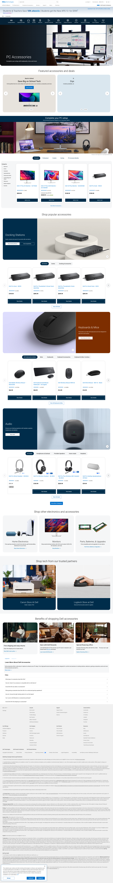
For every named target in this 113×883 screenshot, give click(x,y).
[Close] (44, 866)
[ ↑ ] (15, 771)
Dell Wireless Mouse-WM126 (66, 383)
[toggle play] (107, 256)
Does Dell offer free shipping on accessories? (16, 701)
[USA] (3, 16)
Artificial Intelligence (7, 728)
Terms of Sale (19, 752)
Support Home (59, 710)
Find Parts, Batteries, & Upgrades (92, 546)
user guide (31, 780)
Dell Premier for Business (105, 5)
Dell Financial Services (31, 749)
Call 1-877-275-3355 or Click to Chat (99, 8)
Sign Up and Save (7, 13)
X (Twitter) (85, 714)
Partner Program (59, 735)
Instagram (85, 719)
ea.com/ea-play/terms (22, 794)
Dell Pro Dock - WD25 (15, 286)
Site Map (4, 710)
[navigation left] (9, 263)
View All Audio (56, 497)
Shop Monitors (55, 548)
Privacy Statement (28, 752)
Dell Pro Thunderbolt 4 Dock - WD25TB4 (66, 287)
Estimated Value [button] (44, 192)
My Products (32, 717)
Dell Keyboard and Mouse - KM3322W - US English (41, 383)
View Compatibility (27, 243)
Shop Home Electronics (19, 548)
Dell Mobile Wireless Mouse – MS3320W (17, 383)
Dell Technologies (6, 749)
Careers (31, 730)
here (6, 801)
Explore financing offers (82, 652)
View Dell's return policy (9, 651)
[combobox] (38, 2)
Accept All (40, 878)
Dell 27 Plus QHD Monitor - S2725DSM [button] (48, 187)
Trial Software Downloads (88, 745)
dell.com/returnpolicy (80, 759)
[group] (29, 93)
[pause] (27, 109)
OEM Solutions (59, 733)
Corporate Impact (33, 742)
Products (4, 730)
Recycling (31, 740)
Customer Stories (33, 745)
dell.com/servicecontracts (9, 771)
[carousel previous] (6, 93)
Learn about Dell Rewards (46, 652)
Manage (8, 878)
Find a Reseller (59, 730)
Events (84, 733)
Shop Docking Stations (12, 243)
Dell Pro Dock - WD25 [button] (95, 186)
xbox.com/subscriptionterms (52, 793)
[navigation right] (104, 263)
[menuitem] (16, 5)
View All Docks (56, 306)
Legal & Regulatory (65, 752)
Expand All (7, 658)
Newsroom (32, 737)
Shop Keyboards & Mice (85, 338)
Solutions (4, 733)
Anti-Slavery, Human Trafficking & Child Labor (89, 752)
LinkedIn (85, 717)
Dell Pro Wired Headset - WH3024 (18, 476)
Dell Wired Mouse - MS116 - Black (92, 383)
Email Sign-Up (86, 735)
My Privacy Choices (39, 752)
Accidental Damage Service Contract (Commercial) (66, 775)
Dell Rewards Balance (34, 721)
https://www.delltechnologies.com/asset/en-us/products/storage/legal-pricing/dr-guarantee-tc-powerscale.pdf (77, 785)
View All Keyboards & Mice (56, 403)
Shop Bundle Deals (29, 85)
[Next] (108, 285)
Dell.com (49, 649)
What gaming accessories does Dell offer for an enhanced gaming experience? (23, 690)
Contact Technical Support (61, 712)
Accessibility (74, 752)
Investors (31, 735)
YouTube (85, 721)
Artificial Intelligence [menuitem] (6, 5)
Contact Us (85, 712)
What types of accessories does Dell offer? (15, 679)
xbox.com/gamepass (13, 794)
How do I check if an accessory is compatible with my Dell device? (20, 683)
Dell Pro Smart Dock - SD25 (91, 286)
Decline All (31, 878)
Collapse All (13, 658)
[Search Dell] (57, 2)
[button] (88, 2)
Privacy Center (86, 740)
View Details (19, 301)
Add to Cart (27, 200)
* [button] (23, 648)
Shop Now (84, 87)
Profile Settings (33, 714)
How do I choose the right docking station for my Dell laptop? (19, 694)
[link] (95, 2)
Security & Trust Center (88, 742)
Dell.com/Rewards (53, 868)
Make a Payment (33, 719)
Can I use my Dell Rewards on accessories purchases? (18, 698)
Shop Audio (12, 434)
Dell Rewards (86, 730)
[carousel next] (53, 93)
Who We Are (32, 728)
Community (85, 710)
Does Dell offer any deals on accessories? (15, 686)
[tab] (36, 158)
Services (4, 735)
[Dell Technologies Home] (8, 2)
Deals (4, 737)
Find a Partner (59, 728)
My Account (32, 710)
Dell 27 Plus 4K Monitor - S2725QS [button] (27, 186)
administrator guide (60, 780)
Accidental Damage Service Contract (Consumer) (34, 775)
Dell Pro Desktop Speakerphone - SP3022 (92, 477)
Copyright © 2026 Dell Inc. (8, 752)
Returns (58, 714)
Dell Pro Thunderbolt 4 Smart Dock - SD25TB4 (44, 287)
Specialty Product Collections (89, 737)
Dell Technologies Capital (35, 733)
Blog (84, 728)
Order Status (32, 712)
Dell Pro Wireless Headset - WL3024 (44, 476)
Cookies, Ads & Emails (53, 752)
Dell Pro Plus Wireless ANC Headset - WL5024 (68, 477)
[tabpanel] (56, 184)
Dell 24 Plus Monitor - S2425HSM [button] (74, 186)
